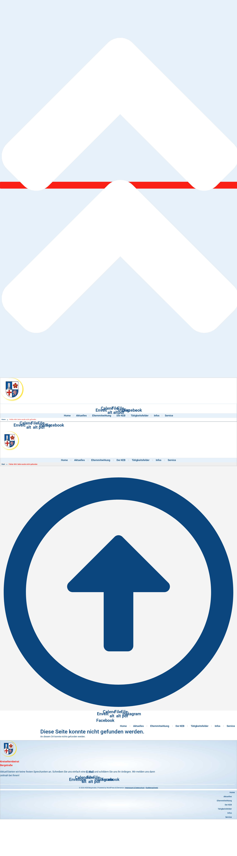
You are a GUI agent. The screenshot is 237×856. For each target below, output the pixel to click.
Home (67, 415)
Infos (156, 415)
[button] (118, 796)
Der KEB (121, 415)
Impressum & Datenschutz (134, 788)
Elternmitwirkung (101, 415)
